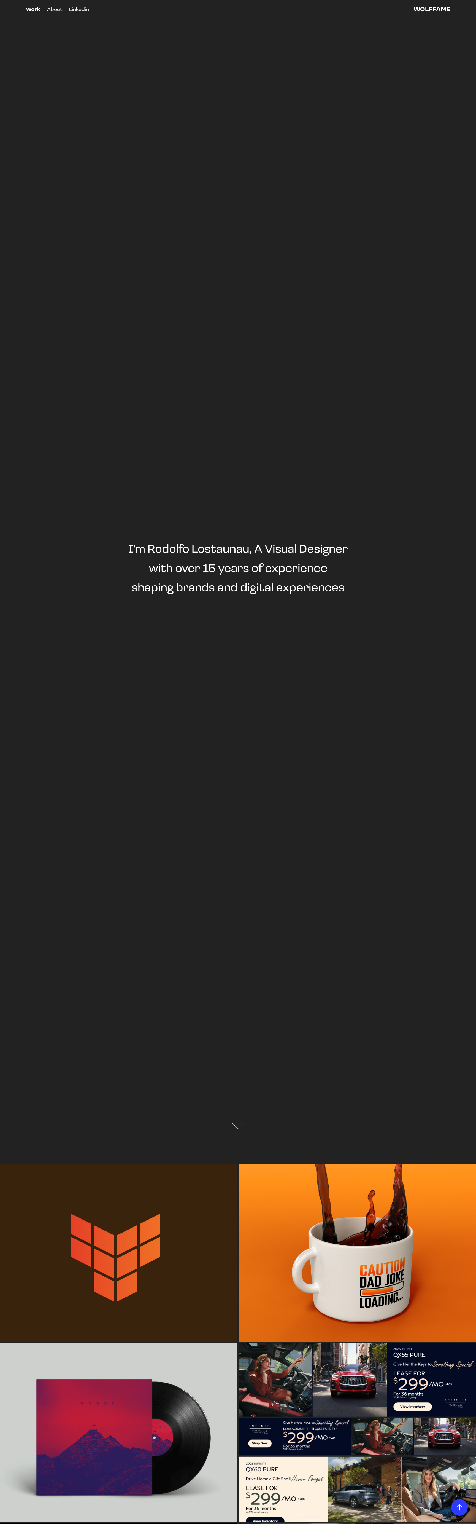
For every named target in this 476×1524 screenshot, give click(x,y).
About (55, 9)
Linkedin (79, 9)
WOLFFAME (432, 9)
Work (33, 9)
